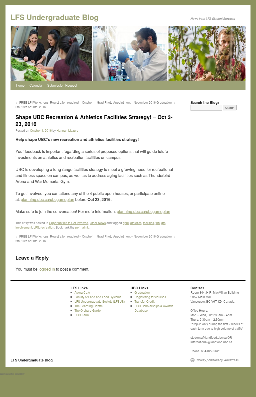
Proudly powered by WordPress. (217, 360)
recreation (47, 227)
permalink (82, 227)
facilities (148, 223)
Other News (98, 223)
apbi (126, 223)
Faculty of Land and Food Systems (97, 297)
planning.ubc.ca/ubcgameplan (47, 199)
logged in (46, 269)
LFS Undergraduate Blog (54, 17)
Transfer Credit (144, 301)
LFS (36, 227)
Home (20, 85)
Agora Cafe (82, 292)
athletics (136, 223)
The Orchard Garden (88, 310)
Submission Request (62, 85)
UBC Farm (81, 315)
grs (163, 223)
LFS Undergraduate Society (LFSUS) (99, 301)
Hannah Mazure (67, 130)
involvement (24, 227)
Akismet (28, 373)
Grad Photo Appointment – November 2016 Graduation (136, 102)
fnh (158, 223)
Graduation (142, 292)
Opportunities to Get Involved (68, 223)
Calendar (36, 85)
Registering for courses (150, 297)
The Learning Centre (88, 306)
